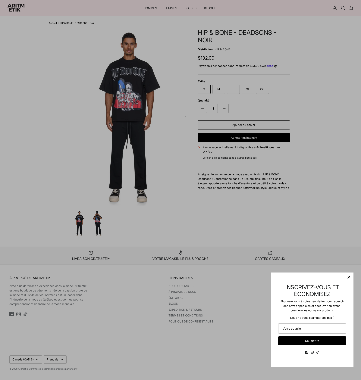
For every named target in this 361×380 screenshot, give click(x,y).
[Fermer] (349, 277)
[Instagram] (312, 352)
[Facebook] (306, 352)
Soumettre (312, 341)
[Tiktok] (317, 352)
